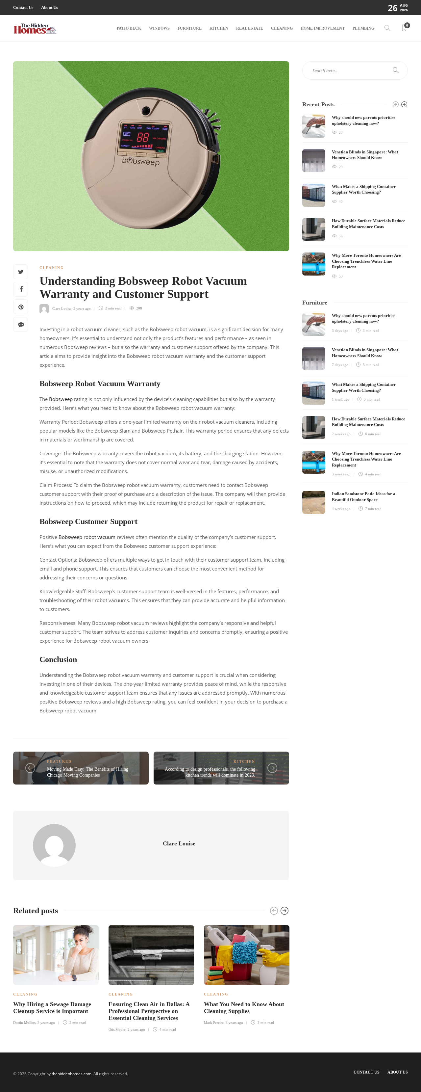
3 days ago (340, 331)
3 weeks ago (341, 474)
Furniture (190, 28)
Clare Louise (61, 308)
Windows (159, 28)
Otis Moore (117, 1029)
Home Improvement (323, 28)
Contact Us (23, 7)
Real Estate (249, 28)
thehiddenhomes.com (71, 1074)
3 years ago (82, 308)
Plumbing (363, 28)
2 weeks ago (341, 434)
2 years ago (136, 1029)
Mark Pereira (214, 1023)
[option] (56, 974)
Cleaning (282, 28)
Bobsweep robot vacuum (87, 537)
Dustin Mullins (24, 1023)
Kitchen (219, 28)
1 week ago (340, 399)
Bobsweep (61, 399)
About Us (49, 7)
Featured (59, 761)
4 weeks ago (341, 509)
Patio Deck (129, 28)
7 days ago (340, 365)
